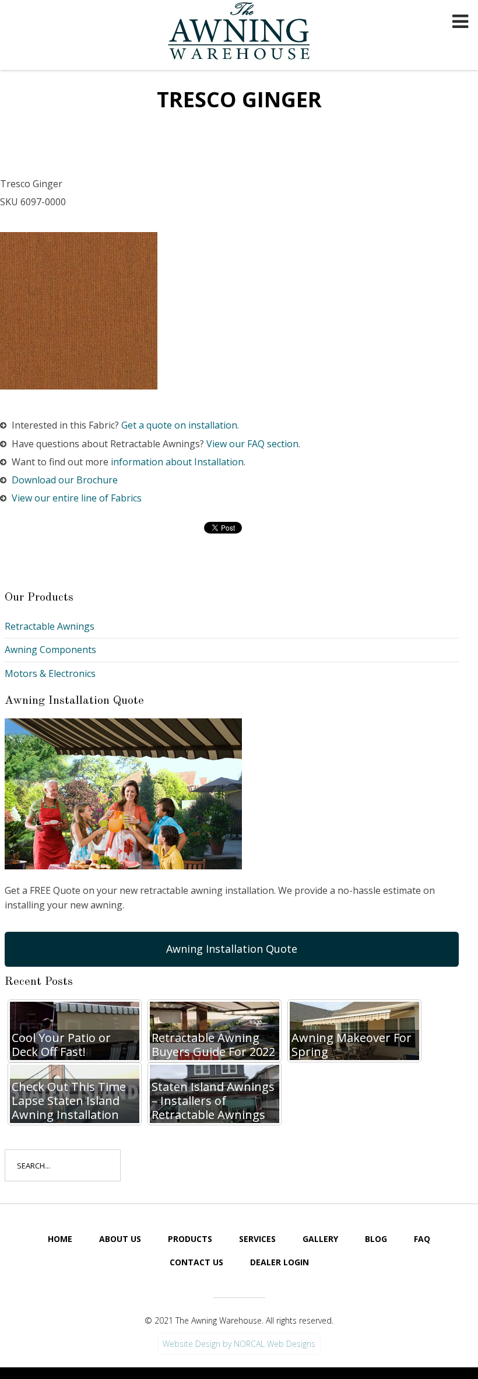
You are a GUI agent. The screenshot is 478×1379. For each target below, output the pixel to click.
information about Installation (177, 461)
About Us (120, 1238)
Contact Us (196, 1262)
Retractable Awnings (49, 626)
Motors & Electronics (50, 673)
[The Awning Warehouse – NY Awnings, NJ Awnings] (242, 32)
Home (60, 1238)
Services (257, 1238)
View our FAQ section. (253, 443)
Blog (376, 1238)
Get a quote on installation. (180, 425)
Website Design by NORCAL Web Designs (239, 1343)
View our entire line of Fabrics (77, 498)
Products (190, 1238)
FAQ (422, 1238)
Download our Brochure (65, 479)
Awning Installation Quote (231, 949)
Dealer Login (279, 1262)
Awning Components (50, 649)
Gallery (320, 1238)
